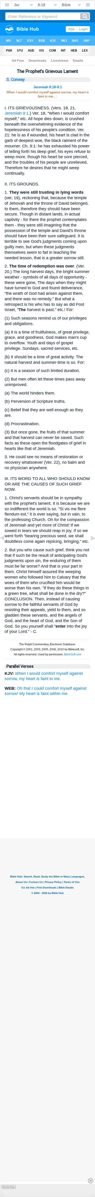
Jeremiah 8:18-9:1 (47, 87)
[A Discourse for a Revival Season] (89, 548)
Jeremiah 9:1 (17, 113)
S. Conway (15, 79)
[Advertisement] (47, 815)
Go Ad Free (9, 1187)
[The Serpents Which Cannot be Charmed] (6, 548)
